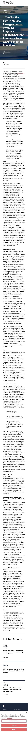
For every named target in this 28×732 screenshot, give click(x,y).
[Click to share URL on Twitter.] (4, 64)
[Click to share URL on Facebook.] (6, 64)
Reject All (14, 725)
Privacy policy (17, 709)
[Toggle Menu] (24, 3)
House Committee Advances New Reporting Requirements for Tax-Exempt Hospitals (12, 689)
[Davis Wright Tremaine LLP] (8, 2)
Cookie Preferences (14, 721)
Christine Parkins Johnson (12, 50)
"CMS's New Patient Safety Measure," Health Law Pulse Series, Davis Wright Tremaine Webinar (13, 652)
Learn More (9, 718)
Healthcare (5, 12)
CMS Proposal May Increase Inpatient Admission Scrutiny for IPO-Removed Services (13, 670)
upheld (8, 506)
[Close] (26, 712)
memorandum (20, 73)
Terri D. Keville (6, 51)
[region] (14, 721)
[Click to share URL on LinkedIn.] (8, 64)
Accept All (14, 729)
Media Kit (5, 709)
